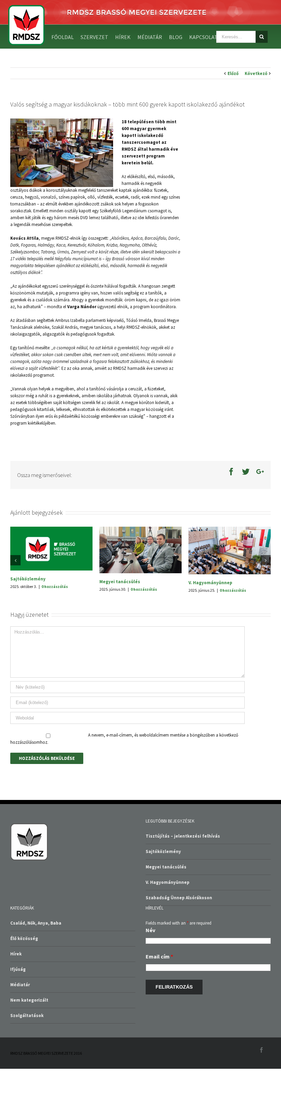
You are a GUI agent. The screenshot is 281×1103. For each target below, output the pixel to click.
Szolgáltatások (27, 1048)
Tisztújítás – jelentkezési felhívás (142, 617)
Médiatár (20, 1017)
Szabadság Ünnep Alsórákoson (49, 578)
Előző (233, 73)
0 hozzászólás (60, 585)
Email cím (159, 989)
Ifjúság (18, 1002)
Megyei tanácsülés (166, 900)
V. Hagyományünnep (168, 915)
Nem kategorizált (29, 1033)
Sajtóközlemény (212, 541)
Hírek (16, 987)
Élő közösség (24, 971)
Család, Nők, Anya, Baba (35, 956)
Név (150, 963)
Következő (256, 73)
